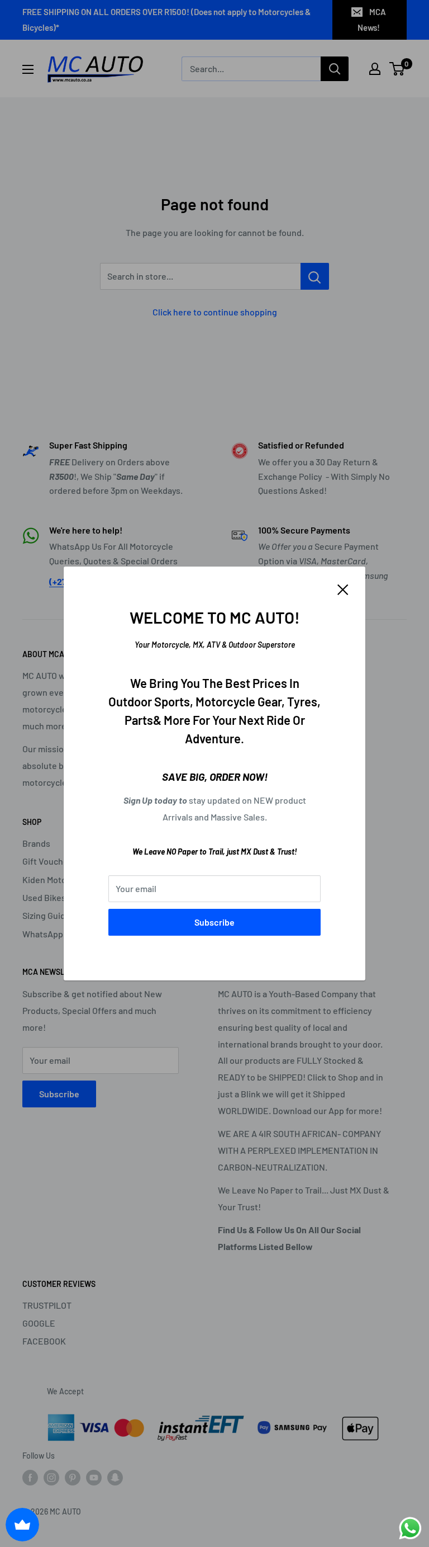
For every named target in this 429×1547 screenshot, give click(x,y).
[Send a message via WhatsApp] (410, 1528)
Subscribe (214, 922)
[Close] (343, 588)
